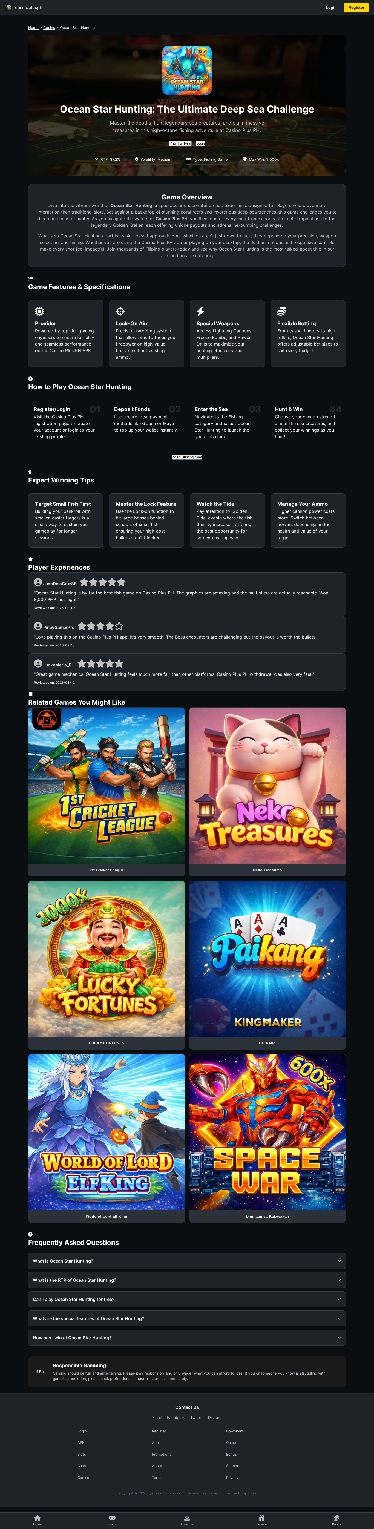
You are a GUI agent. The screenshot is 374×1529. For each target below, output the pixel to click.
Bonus (336, 1524)
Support (233, 1466)
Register (356, 7)
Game (231, 1442)
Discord (215, 1417)
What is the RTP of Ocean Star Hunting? (74, 1280)
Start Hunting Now (187, 457)
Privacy (232, 1477)
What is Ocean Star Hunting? (63, 1261)
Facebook (176, 1417)
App (155, 1442)
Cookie (83, 1477)
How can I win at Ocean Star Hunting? (72, 1337)
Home (33, 27)
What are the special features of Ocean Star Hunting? (88, 1318)
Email (157, 1417)
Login (331, 7)
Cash (81, 1466)
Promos (261, 1524)
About (157, 1466)
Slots (81, 1454)
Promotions (161, 1454)
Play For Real (180, 143)
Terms (157, 1477)
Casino (49, 27)
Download (187, 1524)
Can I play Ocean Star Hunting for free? (73, 1299)
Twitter (196, 1417)
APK (80, 1442)
